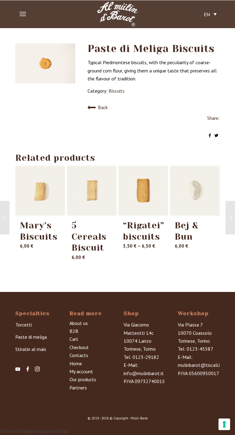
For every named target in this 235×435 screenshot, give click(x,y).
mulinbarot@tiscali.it (200, 365)
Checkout (79, 347)
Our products (82, 379)
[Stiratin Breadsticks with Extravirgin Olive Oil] (4, 217)
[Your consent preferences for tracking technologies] (224, 424)
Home (75, 363)
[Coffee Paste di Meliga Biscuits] (230, 217)
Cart (73, 339)
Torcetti (23, 325)
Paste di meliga (31, 337)
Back (103, 107)
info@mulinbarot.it (144, 373)
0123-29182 (145, 357)
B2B (73, 331)
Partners (78, 388)
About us (78, 323)
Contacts (78, 355)
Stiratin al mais (30, 349)
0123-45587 (200, 349)
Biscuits (117, 91)
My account (81, 371)
